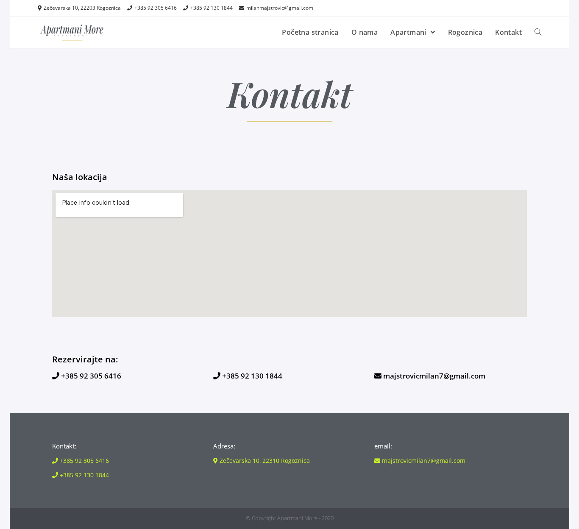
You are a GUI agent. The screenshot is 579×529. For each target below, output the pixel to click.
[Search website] (538, 32)
